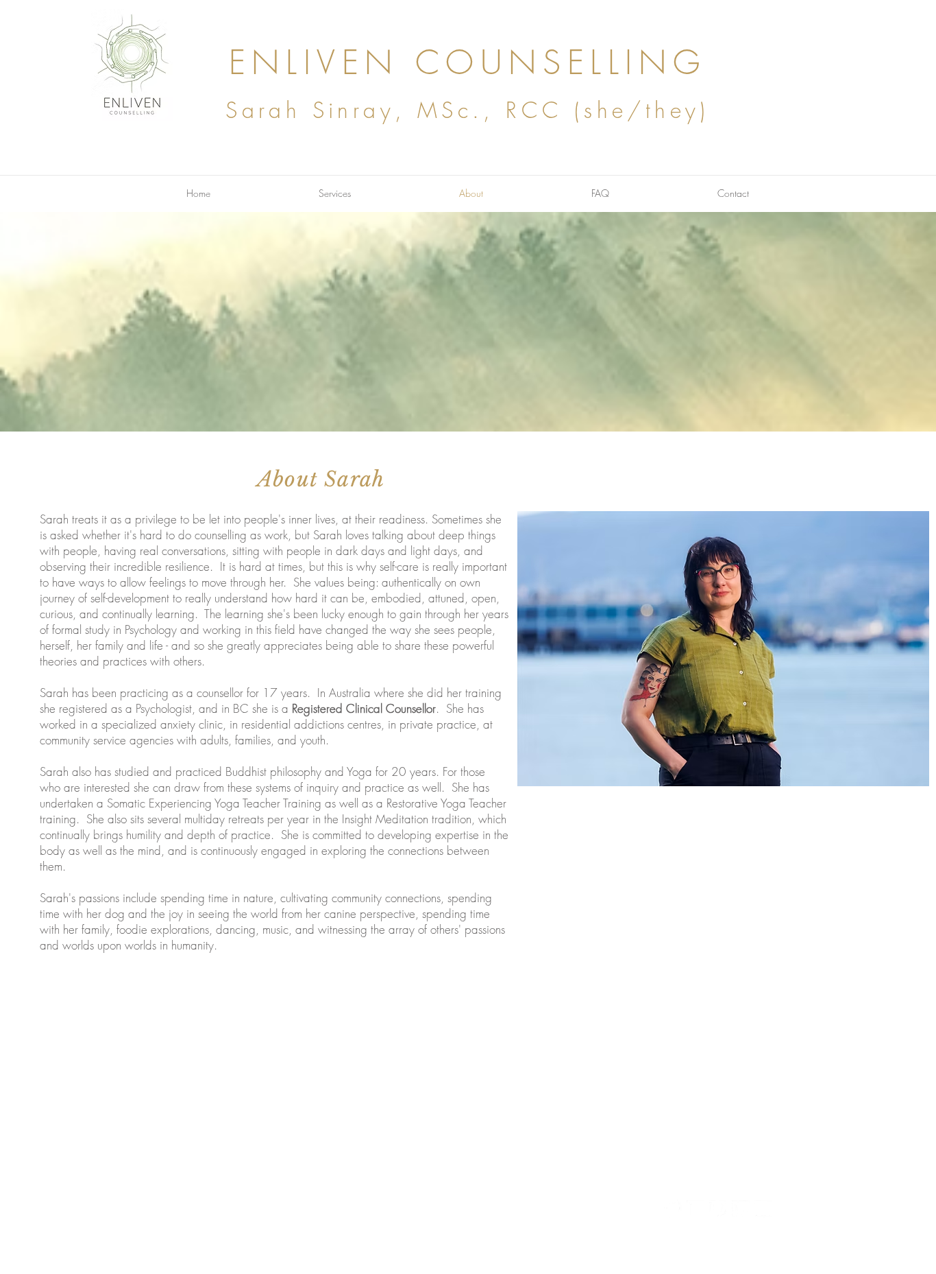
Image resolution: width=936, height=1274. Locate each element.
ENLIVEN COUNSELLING (467, 62)
